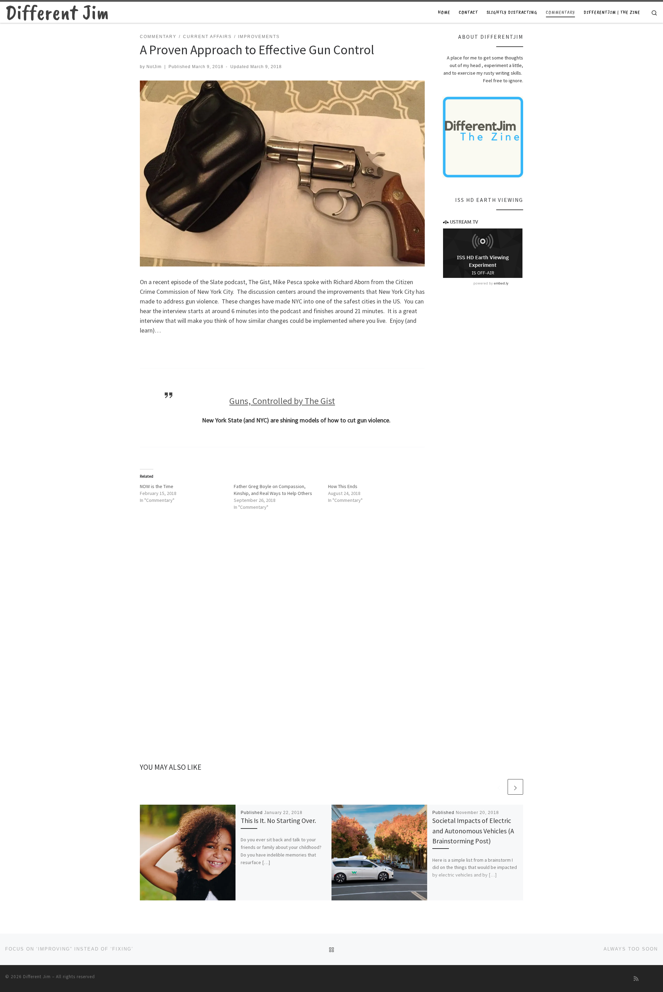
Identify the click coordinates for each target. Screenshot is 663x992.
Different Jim (37, 977)
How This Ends (342, 486)
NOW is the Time (156, 486)
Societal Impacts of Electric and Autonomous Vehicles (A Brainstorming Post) (473, 830)
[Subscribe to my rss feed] (636, 978)
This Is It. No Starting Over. (278, 820)
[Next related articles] (515, 787)
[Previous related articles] (499, 787)
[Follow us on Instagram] (646, 978)
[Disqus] (282, 645)
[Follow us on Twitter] (656, 978)
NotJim (154, 66)
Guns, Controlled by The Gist (282, 400)
